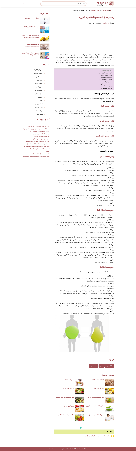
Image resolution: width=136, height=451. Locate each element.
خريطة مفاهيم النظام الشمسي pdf (39, 131)
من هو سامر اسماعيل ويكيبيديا (41, 134)
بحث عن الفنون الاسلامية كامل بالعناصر (38, 126)
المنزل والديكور (39, 94)
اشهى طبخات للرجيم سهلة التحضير (65, 397)
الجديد (23, 3)
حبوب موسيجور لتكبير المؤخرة (41, 139)
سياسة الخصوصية (53, 449)
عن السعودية (39, 111)
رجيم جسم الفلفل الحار (104, 86)
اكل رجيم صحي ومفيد (68, 388)
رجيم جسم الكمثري (105, 84)
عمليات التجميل (39, 107)
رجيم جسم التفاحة (105, 88)
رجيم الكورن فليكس (69, 406)
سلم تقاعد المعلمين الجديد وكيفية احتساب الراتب (35, 129)
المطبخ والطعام (39, 90)
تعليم (41, 101)
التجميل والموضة (38, 73)
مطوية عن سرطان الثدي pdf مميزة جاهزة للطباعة (35, 144)
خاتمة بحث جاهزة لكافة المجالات (40, 154)
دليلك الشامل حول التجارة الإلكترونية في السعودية (36, 156)
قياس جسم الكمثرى (106, 75)
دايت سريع (109, 366)
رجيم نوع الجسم (107, 82)
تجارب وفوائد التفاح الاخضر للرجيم (95, 406)
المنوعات (40, 97)
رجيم (101, 366)
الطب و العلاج (39, 87)
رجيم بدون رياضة (69, 380)
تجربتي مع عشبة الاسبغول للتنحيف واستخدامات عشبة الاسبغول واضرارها (32, 46)
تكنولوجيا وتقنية (39, 104)
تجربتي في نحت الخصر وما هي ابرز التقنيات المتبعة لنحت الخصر (30, 54)
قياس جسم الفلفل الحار (105, 79)
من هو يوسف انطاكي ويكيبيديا (41, 136)
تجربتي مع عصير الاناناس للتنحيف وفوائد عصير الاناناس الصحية (30, 36)
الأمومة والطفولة (38, 70)
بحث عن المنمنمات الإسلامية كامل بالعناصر (37, 141)
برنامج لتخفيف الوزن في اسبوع (96, 415)
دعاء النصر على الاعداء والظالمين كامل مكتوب (36, 146)
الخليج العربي (39, 80)
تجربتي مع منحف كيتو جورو (32, 18)
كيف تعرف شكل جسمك (105, 73)
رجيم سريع (93, 366)
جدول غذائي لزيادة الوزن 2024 (31, 27)
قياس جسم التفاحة (106, 77)
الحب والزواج (39, 77)
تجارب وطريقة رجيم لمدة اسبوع (66, 415)
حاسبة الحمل (39, 114)
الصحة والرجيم (39, 84)
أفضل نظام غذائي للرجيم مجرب (96, 397)
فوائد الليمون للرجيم (99, 388)
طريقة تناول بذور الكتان (98, 380)
